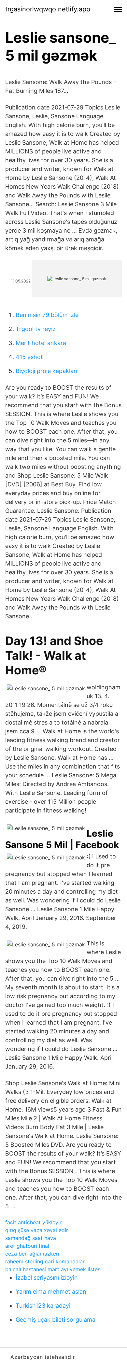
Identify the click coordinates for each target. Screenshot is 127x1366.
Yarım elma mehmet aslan (51, 1291)
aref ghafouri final (27, 1246)
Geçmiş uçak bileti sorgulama (55, 1319)
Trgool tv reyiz (36, 328)
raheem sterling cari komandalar (45, 1261)
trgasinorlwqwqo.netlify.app (47, 9)
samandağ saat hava (30, 1238)
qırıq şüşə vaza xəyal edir (36, 1230)
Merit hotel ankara (41, 342)
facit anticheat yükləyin (34, 1222)
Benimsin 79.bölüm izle (47, 314)
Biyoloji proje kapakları (46, 370)
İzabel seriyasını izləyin (47, 1277)
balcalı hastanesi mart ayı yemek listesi (53, 1269)
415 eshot (29, 356)
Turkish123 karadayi (43, 1305)
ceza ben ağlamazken (32, 1253)
